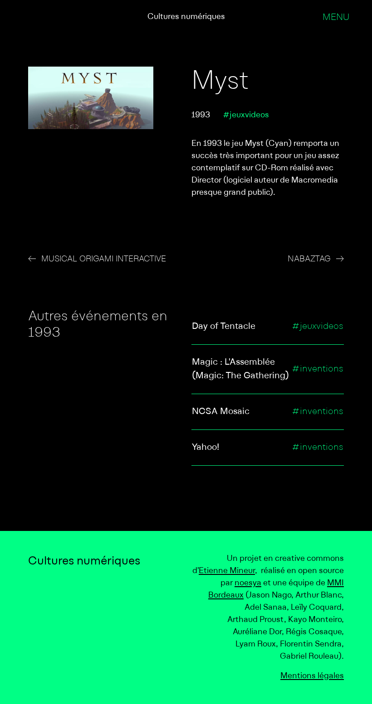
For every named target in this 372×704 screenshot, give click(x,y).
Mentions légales (312, 676)
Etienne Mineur (227, 571)
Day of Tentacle (223, 327)
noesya (248, 583)
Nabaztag (309, 259)
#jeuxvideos (246, 115)
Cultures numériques (186, 17)
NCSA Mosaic (221, 412)
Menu (336, 18)
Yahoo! (205, 448)
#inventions (317, 369)
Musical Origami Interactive (103, 259)
